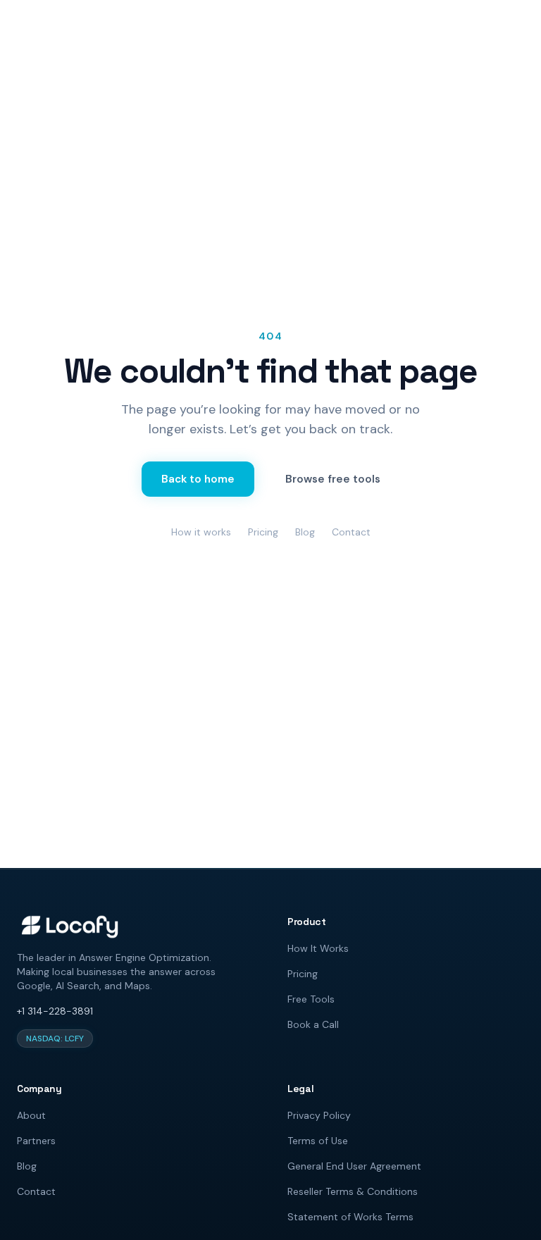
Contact (351, 532)
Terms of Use (317, 1140)
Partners (36, 1140)
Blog (305, 532)
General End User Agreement (354, 1166)
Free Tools (311, 999)
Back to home (198, 479)
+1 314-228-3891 (55, 1011)
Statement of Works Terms (350, 1216)
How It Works (318, 948)
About (31, 1115)
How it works (201, 532)
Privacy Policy (319, 1115)
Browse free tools (332, 479)
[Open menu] (514, 22)
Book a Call (313, 1024)
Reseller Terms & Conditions (352, 1191)
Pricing (263, 532)
